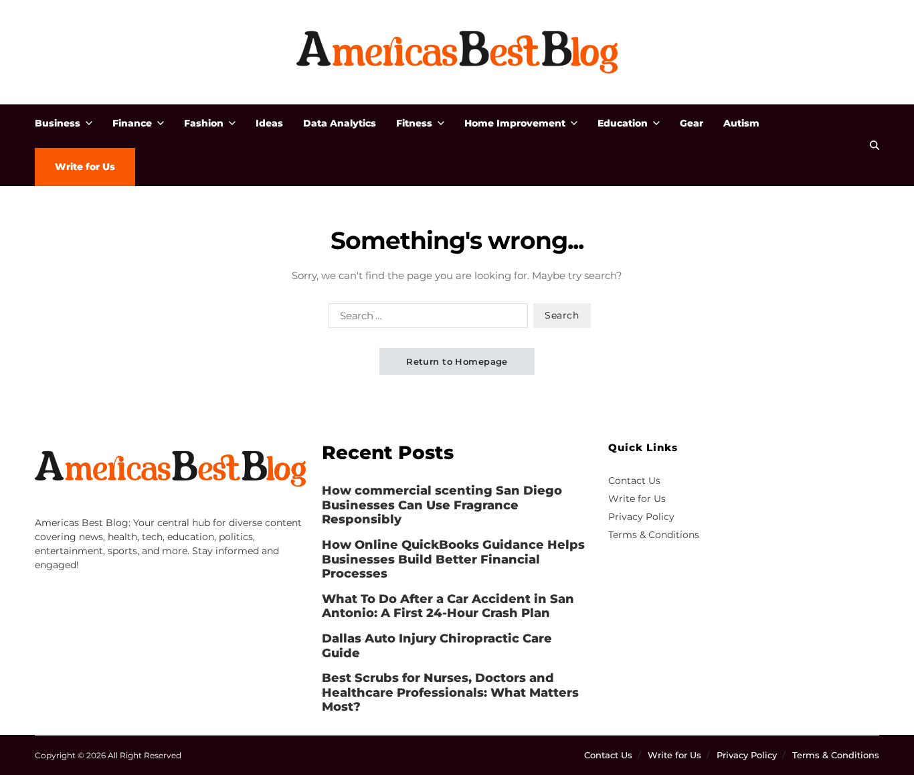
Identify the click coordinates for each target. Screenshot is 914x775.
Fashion (203, 123)
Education (623, 123)
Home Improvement (514, 123)
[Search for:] (425, 318)
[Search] (874, 145)
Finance (132, 123)
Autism (741, 123)
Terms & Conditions (653, 535)
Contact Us (634, 481)
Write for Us (85, 167)
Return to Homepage (457, 361)
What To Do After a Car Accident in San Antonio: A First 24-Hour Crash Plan (448, 606)
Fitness (414, 123)
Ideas (269, 123)
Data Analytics (339, 123)
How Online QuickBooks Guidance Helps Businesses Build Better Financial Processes (453, 559)
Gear (691, 123)
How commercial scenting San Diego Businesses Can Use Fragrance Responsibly (442, 505)
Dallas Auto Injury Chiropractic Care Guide (437, 646)
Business (57, 123)
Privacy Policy (641, 517)
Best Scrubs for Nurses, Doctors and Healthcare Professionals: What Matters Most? (450, 692)
